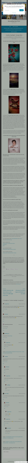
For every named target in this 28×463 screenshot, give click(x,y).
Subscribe (21, 10)
